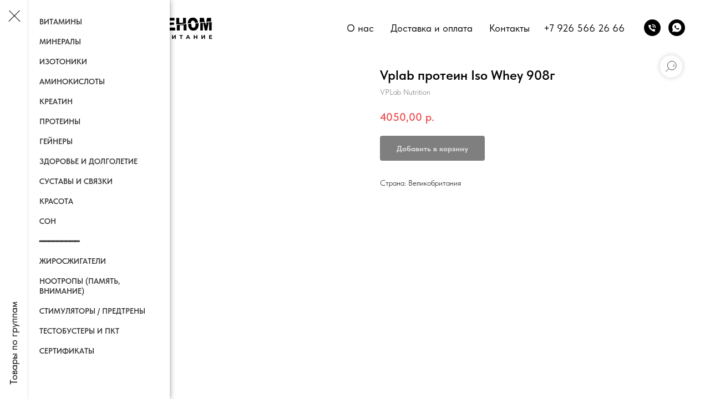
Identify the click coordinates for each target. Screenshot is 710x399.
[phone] (652, 27)
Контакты (509, 28)
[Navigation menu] (14, 16)
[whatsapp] (676, 27)
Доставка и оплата (431, 28)
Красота (56, 201)
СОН (47, 221)
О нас (360, 28)
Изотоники (63, 61)
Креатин (56, 101)
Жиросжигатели (72, 261)
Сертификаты (66, 350)
